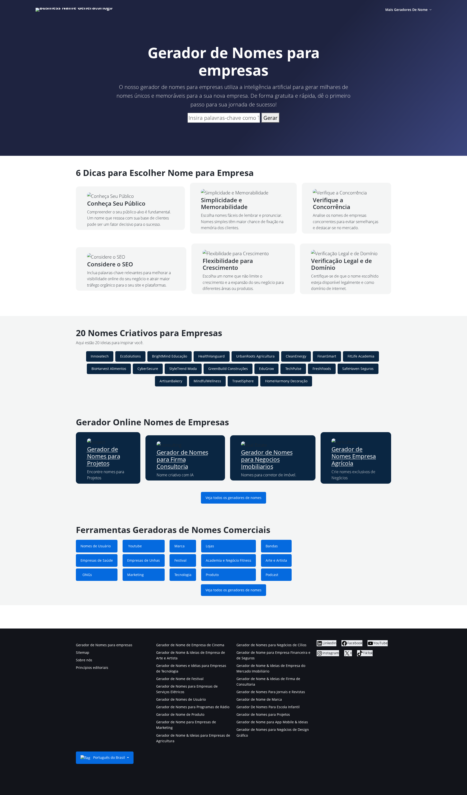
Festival (180, 560)
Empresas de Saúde (97, 560)
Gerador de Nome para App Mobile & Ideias (272, 722)
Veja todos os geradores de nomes (233, 497)
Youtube (134, 546)
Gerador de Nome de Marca (259, 699)
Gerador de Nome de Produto (180, 714)
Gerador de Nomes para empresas (104, 645)
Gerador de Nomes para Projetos (103, 456)
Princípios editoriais (92, 667)
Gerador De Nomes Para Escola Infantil (268, 707)
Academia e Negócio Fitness (228, 560)
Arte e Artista (276, 560)
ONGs (86, 574)
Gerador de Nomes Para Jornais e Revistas (270, 692)
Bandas (272, 546)
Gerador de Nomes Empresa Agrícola (354, 456)
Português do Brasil (109, 757)
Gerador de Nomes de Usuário (181, 699)
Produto (212, 574)
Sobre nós (84, 660)
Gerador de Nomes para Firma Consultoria (182, 459)
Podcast (272, 574)
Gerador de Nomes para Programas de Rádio (192, 707)
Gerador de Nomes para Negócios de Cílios (271, 645)
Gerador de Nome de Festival (180, 678)
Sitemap (82, 652)
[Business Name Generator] (74, 10)
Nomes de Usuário (96, 546)
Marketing (135, 574)
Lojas (210, 546)
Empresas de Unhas (143, 560)
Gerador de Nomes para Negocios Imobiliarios (267, 459)
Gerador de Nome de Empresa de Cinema (190, 645)
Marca (179, 546)
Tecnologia (182, 574)
